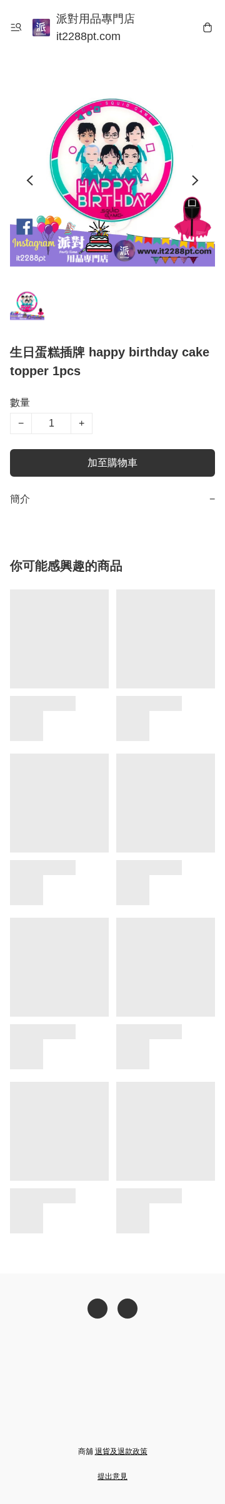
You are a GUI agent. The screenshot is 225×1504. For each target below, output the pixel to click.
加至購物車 (113, 462)
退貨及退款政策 (121, 1451)
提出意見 (113, 1476)
